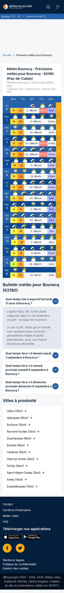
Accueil (7, 55)
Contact (8, 504)
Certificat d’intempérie (17, 510)
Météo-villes (10, 516)
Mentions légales (13, 560)
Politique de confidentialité (19, 564)
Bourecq (5, 16)
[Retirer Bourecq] (23, 16)
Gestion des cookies (16, 568)
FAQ (5, 521)
